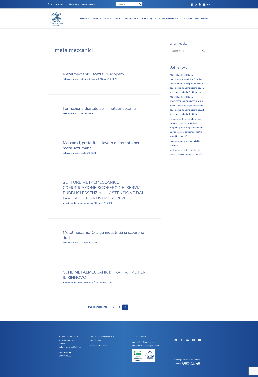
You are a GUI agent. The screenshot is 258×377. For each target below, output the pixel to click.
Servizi (95, 18)
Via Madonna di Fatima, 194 (102, 337)
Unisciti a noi (130, 18)
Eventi (118, 18)
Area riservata (201, 18)
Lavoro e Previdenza (83, 203)
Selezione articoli (71, 79)
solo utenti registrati (89, 79)
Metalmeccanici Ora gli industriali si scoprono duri (103, 235)
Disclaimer (102, 345)
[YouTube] (208, 4)
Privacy (93, 345)
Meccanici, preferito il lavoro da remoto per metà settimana (101, 145)
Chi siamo (82, 18)
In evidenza (68, 203)
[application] (88, 18)
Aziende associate (167, 18)
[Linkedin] (200, 4)
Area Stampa (147, 18)
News (106, 18)
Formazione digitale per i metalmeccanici (99, 108)
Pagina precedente (96, 306)
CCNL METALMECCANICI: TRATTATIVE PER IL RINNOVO (104, 274)
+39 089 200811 (58, 4)
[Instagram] (204, 4)
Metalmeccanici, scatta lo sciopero (93, 74)
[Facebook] (192, 4)
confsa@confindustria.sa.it (83, 4)
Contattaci (187, 18)
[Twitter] (196, 4)
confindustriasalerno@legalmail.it (146, 345)
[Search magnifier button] (140, 4)
